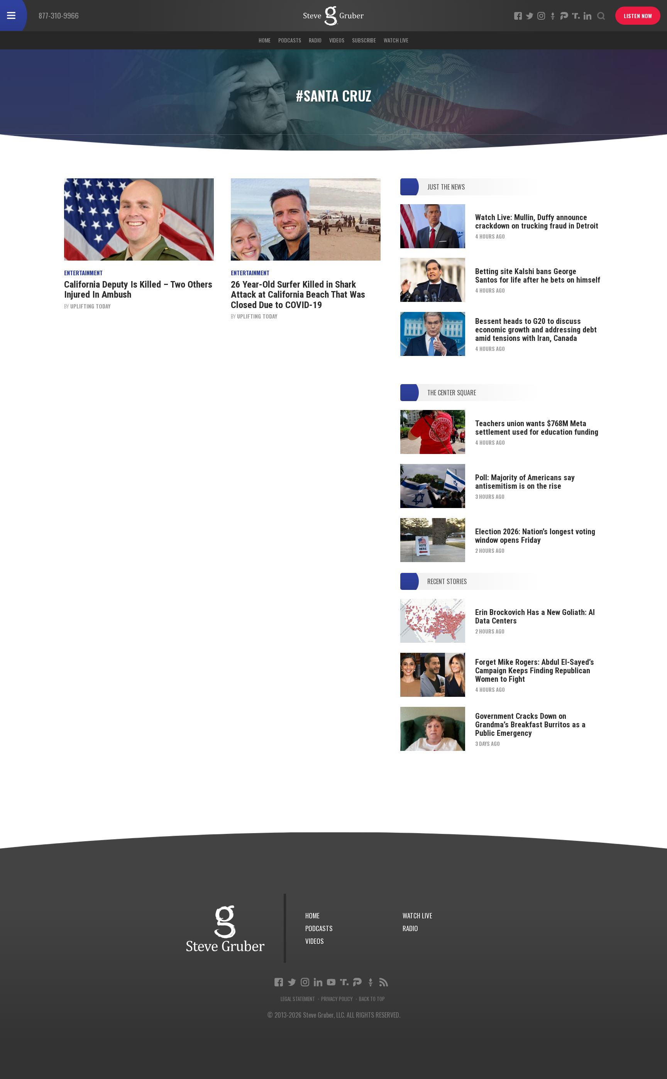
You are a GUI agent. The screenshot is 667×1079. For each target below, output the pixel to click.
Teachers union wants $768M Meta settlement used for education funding (536, 428)
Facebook (518, 16)
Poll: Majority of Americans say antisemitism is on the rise (525, 482)
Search (601, 16)
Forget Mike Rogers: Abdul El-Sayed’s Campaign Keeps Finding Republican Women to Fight (534, 670)
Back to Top (372, 998)
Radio (315, 40)
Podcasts (289, 40)
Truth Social (344, 982)
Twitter (529, 16)
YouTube (331, 982)
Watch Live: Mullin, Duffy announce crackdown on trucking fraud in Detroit (536, 221)
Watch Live (396, 40)
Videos (336, 40)
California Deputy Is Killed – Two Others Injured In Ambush (138, 289)
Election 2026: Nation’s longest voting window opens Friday (535, 536)
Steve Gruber (225, 928)
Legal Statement (298, 998)
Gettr (553, 16)
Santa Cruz (333, 15)
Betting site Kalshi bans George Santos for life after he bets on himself (537, 276)
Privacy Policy (337, 998)
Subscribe (364, 40)
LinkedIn (587, 16)
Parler (564, 16)
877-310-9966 (59, 15)
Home (265, 40)
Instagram (541, 16)
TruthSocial (576, 16)
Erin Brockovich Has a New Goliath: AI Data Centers (535, 616)
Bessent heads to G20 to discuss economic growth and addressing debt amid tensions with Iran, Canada (536, 330)
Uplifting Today (90, 306)
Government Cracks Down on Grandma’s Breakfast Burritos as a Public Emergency (530, 724)
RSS (383, 982)
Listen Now (638, 16)
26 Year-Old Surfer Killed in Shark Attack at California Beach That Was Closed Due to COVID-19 (298, 294)
